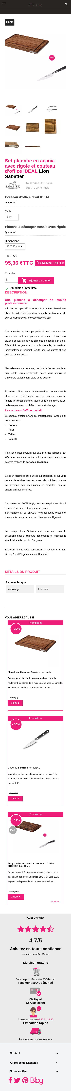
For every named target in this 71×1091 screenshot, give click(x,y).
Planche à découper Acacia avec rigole (35, 227)
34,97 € (15, 702)
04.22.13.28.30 (45, 1019)
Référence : (33, 183)
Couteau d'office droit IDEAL (27, 197)
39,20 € (15, 798)
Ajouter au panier (36, 280)
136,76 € (15, 896)
